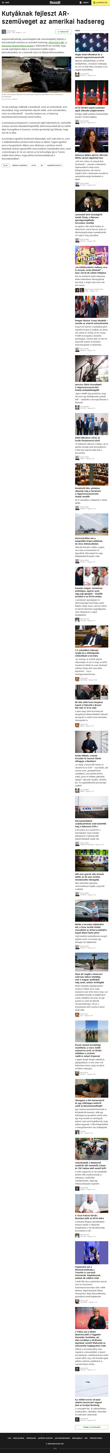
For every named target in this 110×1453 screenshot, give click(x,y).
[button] (6, 165)
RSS (86, 1438)
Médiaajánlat (77, 1438)
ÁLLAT (9, 32)
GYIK (9, 1438)
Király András (11, 31)
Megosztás (64, 32)
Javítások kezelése (45, 1438)
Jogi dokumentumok (62, 1438)
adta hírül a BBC (56, 42)
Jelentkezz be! (101, 2)
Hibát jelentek (18, 1438)
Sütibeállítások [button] (96, 1438)
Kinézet (86, 2)
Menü (7, 2)
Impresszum (31, 1438)
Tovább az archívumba (91, 1427)
